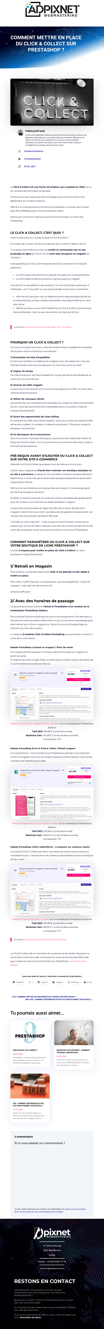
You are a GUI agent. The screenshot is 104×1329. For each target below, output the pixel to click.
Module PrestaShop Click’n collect (30, 919)
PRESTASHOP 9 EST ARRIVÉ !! (25, 1050)
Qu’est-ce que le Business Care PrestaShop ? (45, 939)
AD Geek (40, 131)
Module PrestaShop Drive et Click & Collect (35, 823)
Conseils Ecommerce (33, 151)
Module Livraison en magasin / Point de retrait (35, 723)
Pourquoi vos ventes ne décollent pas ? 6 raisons (47, 327)
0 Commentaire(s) (32, 159)
